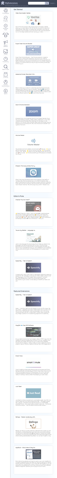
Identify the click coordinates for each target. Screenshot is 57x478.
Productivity (6, 61)
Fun (6, 37)
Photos (5, 54)
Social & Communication (5, 85)
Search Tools (5, 69)
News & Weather (6, 45)
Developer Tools (5, 29)
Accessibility (5, 13)
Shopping (5, 77)
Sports (5, 93)
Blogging (5, 20)
